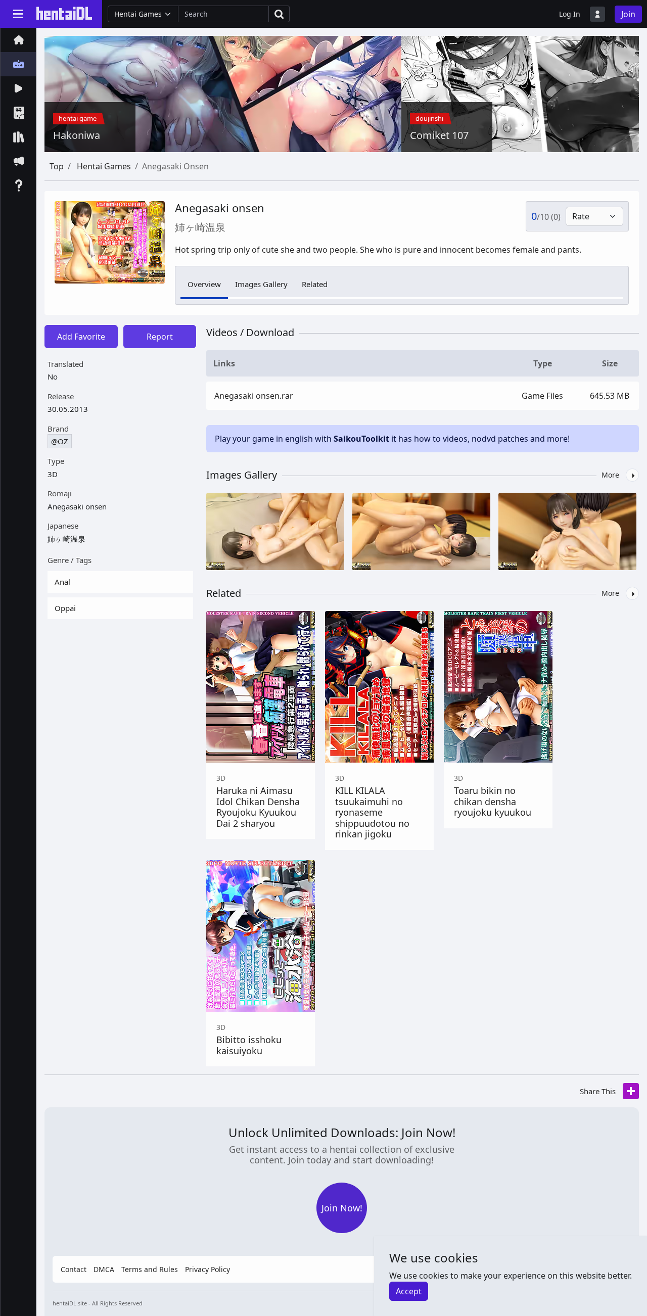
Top (57, 166)
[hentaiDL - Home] (64, 13)
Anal (62, 582)
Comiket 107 (439, 135)
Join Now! (341, 1208)
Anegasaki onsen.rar (253, 395)
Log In (569, 14)
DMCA (104, 1269)
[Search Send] (279, 14)
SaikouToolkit (361, 438)
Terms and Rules (149, 1269)
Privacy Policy (207, 1269)
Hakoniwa (76, 135)
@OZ (59, 441)
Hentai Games (104, 166)
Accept (409, 1291)
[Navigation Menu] (18, 14)
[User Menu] (597, 14)
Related (315, 284)
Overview (204, 284)
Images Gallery (261, 284)
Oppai (65, 608)
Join (628, 14)
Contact (73, 1269)
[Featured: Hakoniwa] (245, 93)
